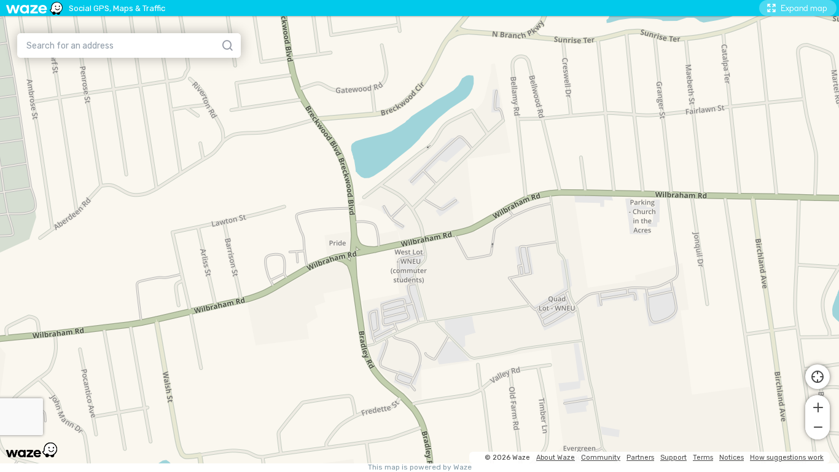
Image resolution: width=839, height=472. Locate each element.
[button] (817, 406)
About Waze (555, 458)
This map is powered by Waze (420, 467)
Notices (731, 458)
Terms (703, 458)
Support (673, 458)
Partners (640, 458)
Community (600, 458)
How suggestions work (787, 458)
